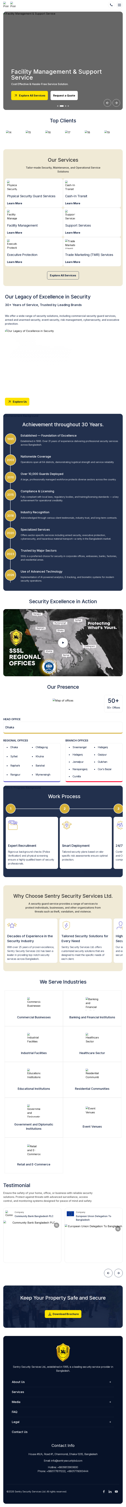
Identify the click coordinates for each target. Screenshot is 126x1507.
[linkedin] (110, 1491)
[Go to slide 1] (57, 106)
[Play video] (63, 643)
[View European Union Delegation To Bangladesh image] (94, 1243)
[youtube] (116, 1491)
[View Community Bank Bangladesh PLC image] (32, 1242)
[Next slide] (116, 103)
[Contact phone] (111, 5)
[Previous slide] (107, 103)
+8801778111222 (55, 1471)
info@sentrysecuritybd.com (66, 1460)
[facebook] (104, 1491)
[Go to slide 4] (68, 106)
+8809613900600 (67, 1467)
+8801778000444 (77, 1471)
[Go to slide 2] (62, 106)
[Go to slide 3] (65, 106)
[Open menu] (119, 5)
